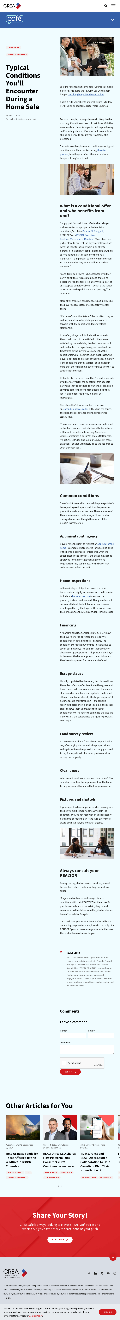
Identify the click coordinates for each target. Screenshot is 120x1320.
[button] (58, 1186)
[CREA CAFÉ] (14, 19)
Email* (91, 1030)
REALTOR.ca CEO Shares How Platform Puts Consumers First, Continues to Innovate (59, 1160)
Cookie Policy (35, 1315)
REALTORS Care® (15, 1173)
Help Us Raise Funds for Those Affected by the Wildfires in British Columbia (22, 1160)
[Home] (12, 5)
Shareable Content (17, 55)
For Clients (106, 1177)
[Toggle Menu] (112, 20)
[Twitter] (102, 1273)
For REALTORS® (52, 1177)
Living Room (13, 47)
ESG (28, 1173)
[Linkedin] (95, 1273)
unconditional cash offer (75, 409)
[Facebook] (89, 1273)
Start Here (58, 1239)
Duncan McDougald (92, 231)
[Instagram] (114, 1273)
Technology (51, 1173)
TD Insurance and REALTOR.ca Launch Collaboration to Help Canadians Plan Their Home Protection (95, 1162)
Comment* (65, 1042)
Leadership (66, 1173)
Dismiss (107, 1312)
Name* (63, 1030)
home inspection (81, 596)
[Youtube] (108, 1273)
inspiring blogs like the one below (86, 94)
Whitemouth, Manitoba (82, 239)
